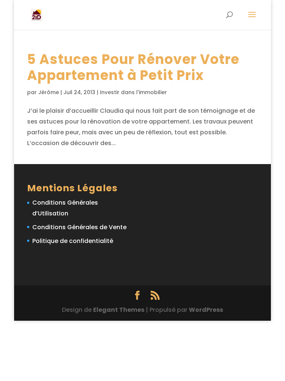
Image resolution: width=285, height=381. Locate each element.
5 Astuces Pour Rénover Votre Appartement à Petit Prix (133, 67)
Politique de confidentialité (72, 241)
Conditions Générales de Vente (79, 227)
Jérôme (48, 92)
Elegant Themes (118, 309)
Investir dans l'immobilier (133, 92)
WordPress (206, 309)
